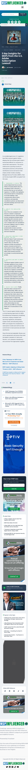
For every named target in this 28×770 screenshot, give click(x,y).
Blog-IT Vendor (14, 46)
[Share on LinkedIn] (10, 382)
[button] (22, 7)
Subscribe (22, 14)
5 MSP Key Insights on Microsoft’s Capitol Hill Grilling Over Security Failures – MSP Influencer (14, 373)
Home (3, 46)
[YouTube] (23, 691)
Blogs (7, 46)
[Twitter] (7, 767)
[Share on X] (7, 382)
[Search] (26, 24)
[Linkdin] (10, 767)
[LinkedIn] (9, 691)
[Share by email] (14, 382)
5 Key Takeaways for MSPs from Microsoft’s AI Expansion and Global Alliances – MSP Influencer (13, 361)
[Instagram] (14, 691)
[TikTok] (18, 691)
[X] (5, 691)
